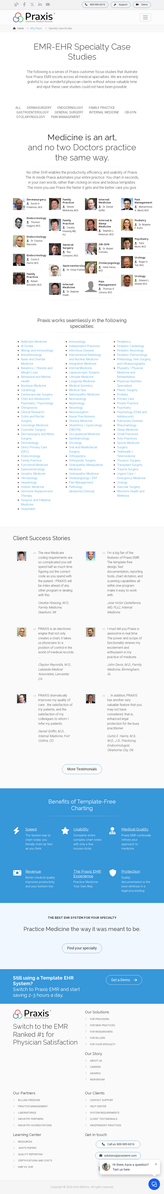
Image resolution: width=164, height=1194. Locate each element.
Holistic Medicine (32, 487)
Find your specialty (82, 948)
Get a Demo (120, 980)
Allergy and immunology (37, 350)
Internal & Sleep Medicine (105, 223)
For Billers (97, 1037)
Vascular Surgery (128, 487)
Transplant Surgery (129, 465)
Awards (95, 1073)
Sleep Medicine (127, 429)
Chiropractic (29, 407)
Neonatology (77, 399)
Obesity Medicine (80, 421)
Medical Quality (134, 829)
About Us (96, 1060)
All (18, 108)
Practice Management (33, 1106)
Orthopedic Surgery (82, 460)
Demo (144, 4)
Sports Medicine (128, 443)
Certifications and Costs (35, 1160)
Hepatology (29, 482)
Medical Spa (77, 390)
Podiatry (140, 220)
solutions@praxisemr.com (120, 1155)
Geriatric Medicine (33, 473)
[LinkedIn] (40, 4)
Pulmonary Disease (130, 421)
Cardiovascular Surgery (36, 394)
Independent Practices (84, 346)
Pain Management (65, 117)
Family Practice (102, 108)
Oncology (75, 443)
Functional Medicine (34, 465)
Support (122, 4)
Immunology (77, 341)
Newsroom (97, 1079)
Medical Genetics (81, 385)
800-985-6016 (97, 4)
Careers (95, 1066)
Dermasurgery (39, 108)
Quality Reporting (30, 1154)
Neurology (76, 407)
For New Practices (102, 1025)
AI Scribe (27, 346)
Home (20, 28)
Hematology (29, 478)
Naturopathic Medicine (84, 394)
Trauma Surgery (127, 469)
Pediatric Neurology (130, 350)
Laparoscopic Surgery (84, 372)
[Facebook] (25, 4)
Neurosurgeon (78, 412)
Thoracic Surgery (128, 460)
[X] (32, 4)
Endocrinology (70, 108)
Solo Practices (127, 438)
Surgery (122, 447)
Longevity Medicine (82, 381)
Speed (31, 829)
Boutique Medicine (33, 385)
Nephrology (77, 403)
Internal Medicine (104, 112)
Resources (25, 1141)
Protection (130, 871)
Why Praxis (36, 28)
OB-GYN (130, 112)
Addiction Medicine (34, 341)
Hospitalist (28, 509)
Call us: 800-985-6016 (121, 1144)
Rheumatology (126, 425)
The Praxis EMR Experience (87, 873)
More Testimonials (82, 769)
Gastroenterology (32, 112)
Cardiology (28, 390)
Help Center (98, 1106)
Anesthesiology (31, 355)
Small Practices (127, 434)
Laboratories (27, 1112)
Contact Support (101, 1100)
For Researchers (101, 1031)
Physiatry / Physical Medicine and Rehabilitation (130, 372)
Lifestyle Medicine (81, 377)
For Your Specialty (102, 1044)
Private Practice (127, 403)
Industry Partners (30, 1118)
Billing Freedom (29, 1100)
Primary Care (125, 399)
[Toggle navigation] (145, 17)
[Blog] (17, 4)
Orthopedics (77, 456)
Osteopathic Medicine (84, 473)
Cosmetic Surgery (33, 429)
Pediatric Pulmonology (132, 355)
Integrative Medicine (82, 363)
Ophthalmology (79, 438)
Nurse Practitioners (82, 416)
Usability (81, 829)
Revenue (33, 871)
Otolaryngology (30, 117)
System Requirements (104, 1112)
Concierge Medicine (34, 425)
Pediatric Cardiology (130, 346)
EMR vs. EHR (25, 1166)
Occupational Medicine (84, 434)
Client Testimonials (103, 1118)
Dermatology (29, 443)
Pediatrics (124, 341)
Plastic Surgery (127, 390)
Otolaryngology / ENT (83, 478)
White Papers (27, 1147)
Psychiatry (141, 238)
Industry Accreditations (35, 1125)
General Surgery (69, 112)
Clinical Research (32, 412)
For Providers (99, 1019)
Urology (140, 257)
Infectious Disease (81, 350)
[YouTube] (47, 4)
